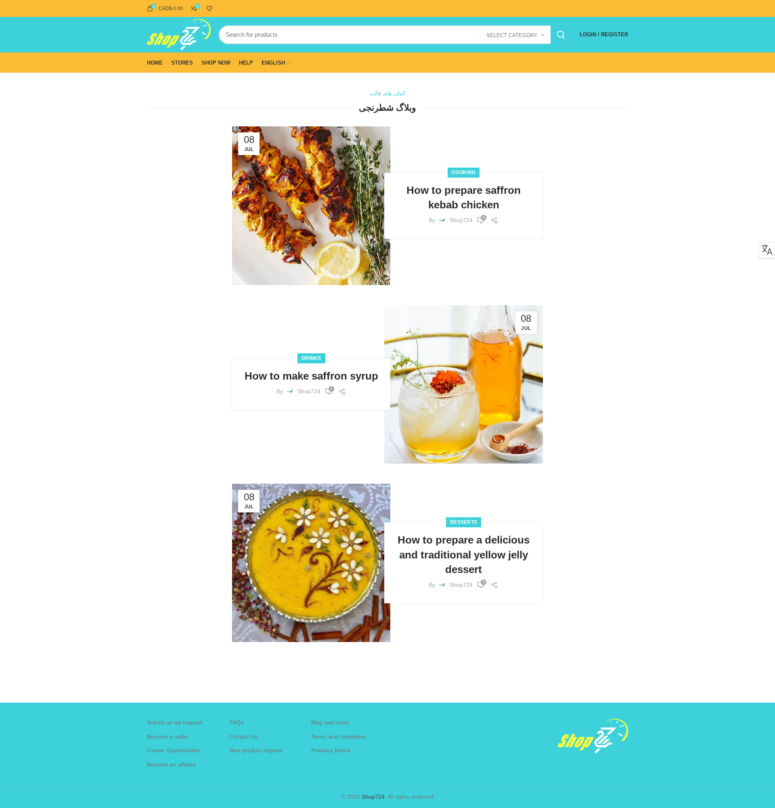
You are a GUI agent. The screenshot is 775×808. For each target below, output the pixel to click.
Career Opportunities (174, 750)
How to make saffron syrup (311, 376)
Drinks (311, 358)
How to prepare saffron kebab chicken (463, 197)
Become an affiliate (171, 764)
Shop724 (373, 796)
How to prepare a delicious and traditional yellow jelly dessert (464, 554)
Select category (512, 35)
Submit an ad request (174, 722)
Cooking (463, 172)
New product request (256, 750)
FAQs (236, 722)
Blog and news (330, 722)
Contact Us (243, 736)
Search (561, 34)
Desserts (463, 522)
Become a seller (167, 736)
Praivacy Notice (331, 750)
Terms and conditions (338, 736)
